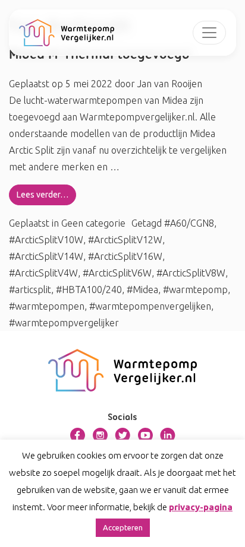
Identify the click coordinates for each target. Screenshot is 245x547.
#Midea (142, 289)
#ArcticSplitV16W (125, 256)
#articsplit (30, 289)
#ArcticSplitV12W (125, 239)
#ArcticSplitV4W (43, 273)
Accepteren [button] (123, 527)
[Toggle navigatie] (209, 32)
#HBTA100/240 (89, 289)
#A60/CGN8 (189, 223)
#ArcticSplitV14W (46, 256)
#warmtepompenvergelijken (150, 306)
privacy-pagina (201, 507)
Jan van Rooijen (168, 83)
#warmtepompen (46, 306)
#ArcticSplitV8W (190, 273)
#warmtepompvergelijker (64, 322)
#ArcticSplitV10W (46, 239)
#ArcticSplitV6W (117, 273)
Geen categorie (93, 223)
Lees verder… (42, 194)
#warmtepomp (195, 289)
